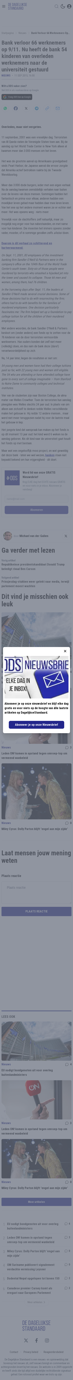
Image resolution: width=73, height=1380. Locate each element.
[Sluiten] (65, 651)
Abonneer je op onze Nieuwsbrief (36, 724)
